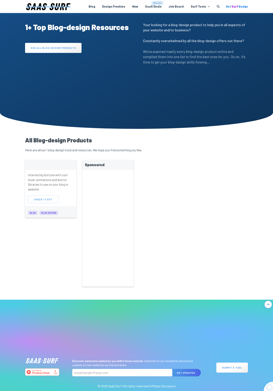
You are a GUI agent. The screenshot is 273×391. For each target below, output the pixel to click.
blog (33, 212)
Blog (92, 6)
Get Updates (186, 372)
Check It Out (43, 199)
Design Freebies (113, 6)
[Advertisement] (77, 82)
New (135, 6)
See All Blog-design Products (53, 47)
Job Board (176, 6)
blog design (48, 212)
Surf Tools (198, 6)
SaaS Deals (153, 6)
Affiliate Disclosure (163, 386)
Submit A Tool (232, 367)
